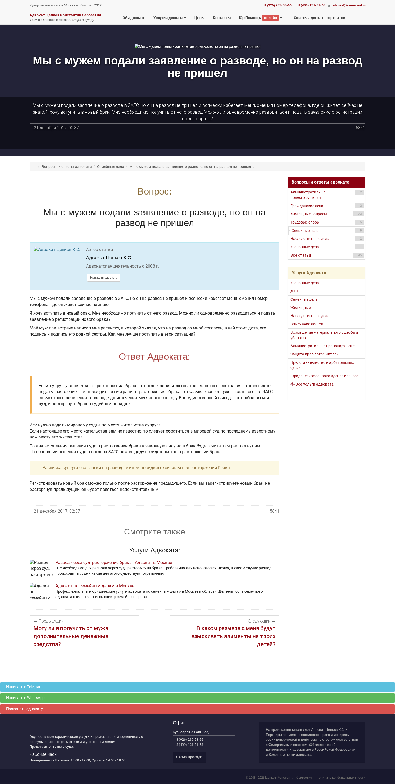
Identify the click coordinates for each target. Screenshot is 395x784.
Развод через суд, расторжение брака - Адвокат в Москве (113, 562)
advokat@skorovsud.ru (349, 5)
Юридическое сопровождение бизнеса (324, 376)
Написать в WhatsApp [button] (25, 698)
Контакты (222, 18)
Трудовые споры (326, 222)
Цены (201, 20)
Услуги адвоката (168, 18)
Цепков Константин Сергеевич (288, 777)
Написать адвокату (103, 277)
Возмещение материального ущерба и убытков (324, 335)
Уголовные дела (326, 247)
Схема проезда (189, 757)
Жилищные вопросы (326, 214)
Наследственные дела (326, 238)
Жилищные (300, 307)
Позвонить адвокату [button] (24, 709)
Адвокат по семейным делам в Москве (94, 585)
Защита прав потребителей (314, 354)
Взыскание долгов (306, 324)
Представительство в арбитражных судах (322, 365)
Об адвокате (134, 18)
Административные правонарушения (326, 195)
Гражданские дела (326, 206)
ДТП (294, 291)
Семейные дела (327, 230)
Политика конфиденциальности (340, 777)
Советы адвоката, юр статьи (319, 18)
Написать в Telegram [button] (24, 687)
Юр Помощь (258, 18)
